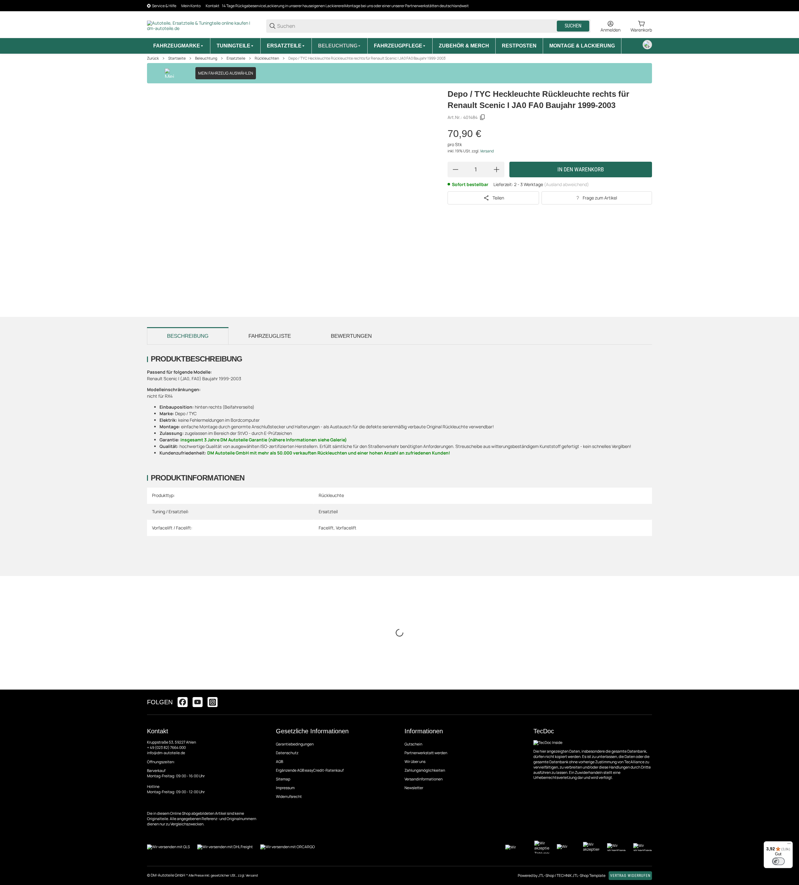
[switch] (778, 861)
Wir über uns (414, 761)
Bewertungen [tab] (351, 336)
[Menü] (789, 845)
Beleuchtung (206, 58)
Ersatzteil (328, 511)
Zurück (153, 58)
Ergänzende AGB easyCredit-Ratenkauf (310, 770)
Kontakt (212, 5)
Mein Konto (191, 5)
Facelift (326, 528)
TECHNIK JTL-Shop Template (580, 875)
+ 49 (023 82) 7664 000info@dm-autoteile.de (166, 750)
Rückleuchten (267, 58)
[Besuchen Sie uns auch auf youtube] (198, 702)
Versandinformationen (423, 779)
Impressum (285, 787)
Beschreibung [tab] (187, 336)
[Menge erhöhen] (496, 169)
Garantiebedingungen (295, 744)
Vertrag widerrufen (630, 875)
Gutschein (413, 744)
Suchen (573, 26)
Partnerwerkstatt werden (425, 752)
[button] (647, 702)
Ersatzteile (236, 58)
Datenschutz (287, 752)
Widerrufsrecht (289, 796)
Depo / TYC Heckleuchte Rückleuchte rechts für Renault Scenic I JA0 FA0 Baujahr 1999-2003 (367, 58)
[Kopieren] (482, 117)
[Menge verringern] (455, 169)
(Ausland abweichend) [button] (566, 184)
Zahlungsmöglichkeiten (424, 770)
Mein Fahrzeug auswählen (225, 73)
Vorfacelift (346, 528)
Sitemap (283, 779)
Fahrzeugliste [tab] (269, 336)
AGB (279, 761)
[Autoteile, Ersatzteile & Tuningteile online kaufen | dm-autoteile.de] (201, 25)
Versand (487, 151)
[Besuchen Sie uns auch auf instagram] (213, 702)
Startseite (177, 58)
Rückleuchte (331, 495)
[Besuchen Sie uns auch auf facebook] (183, 702)
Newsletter (413, 787)
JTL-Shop (546, 875)
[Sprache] (647, 44)
